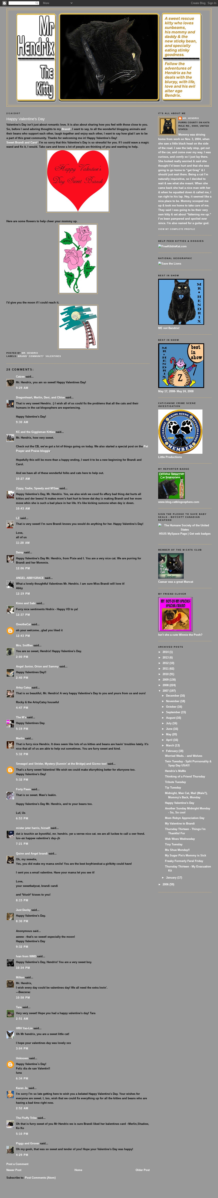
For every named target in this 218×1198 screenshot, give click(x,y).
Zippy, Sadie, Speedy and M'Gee (37, 488)
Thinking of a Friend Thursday (185, 776)
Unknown (22, 1058)
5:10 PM (22, 1133)
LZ (17, 518)
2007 (166, 690)
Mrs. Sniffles (24, 645)
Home (78, 1170)
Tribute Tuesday (175, 782)
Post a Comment (17, 1164)
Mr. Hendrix (191, 118)
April (169, 739)
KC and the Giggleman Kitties (35, 432)
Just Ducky (23, 910)
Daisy (19, 552)
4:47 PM (22, 707)
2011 (166, 668)
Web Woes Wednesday (180, 838)
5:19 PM (22, 728)
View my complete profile (176, 229)
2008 (166, 685)
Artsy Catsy (23, 687)
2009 (166, 679)
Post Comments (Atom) (40, 1177)
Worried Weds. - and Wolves (183, 755)
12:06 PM (23, 568)
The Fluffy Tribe (26, 1117)
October (171, 706)
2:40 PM (22, 677)
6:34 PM (22, 1078)
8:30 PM (22, 921)
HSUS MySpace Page (173, 533)
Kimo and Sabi (26, 603)
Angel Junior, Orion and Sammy (37, 666)
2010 (166, 674)
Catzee (20, 376)
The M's (21, 717)
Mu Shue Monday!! (177, 850)
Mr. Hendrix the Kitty (109, 17)
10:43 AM (23, 508)
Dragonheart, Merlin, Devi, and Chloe (40, 397)
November (173, 701)
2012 (166, 663)
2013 (166, 657)
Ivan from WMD (26, 956)
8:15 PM (22, 900)
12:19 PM (23, 593)
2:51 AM (22, 1018)
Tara (19, 1007)
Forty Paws (23, 789)
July (169, 723)
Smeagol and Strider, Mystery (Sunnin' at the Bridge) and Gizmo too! (61, 763)
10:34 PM (23, 967)
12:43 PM (23, 635)
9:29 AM (22, 387)
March (170, 745)
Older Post (143, 1170)
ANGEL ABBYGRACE (30, 578)
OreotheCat (23, 624)
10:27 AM (23, 478)
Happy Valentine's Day (179, 802)
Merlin (20, 738)
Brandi (66, 129)
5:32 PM (22, 754)
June (169, 728)
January (171, 877)
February (172, 751)
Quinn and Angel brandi (32, 853)
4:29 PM (22, 1154)
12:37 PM (23, 614)
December (173, 695)
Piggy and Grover (27, 1143)
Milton (20, 977)
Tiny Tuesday (173, 844)
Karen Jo (22, 1088)
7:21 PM (22, 843)
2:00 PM (22, 656)
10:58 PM (23, 997)
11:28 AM (23, 542)
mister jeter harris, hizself (33, 828)
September (173, 712)
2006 (166, 884)
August (171, 717)
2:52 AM (22, 1108)
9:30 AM (22, 422)
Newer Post (13, 1170)
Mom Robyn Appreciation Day (184, 818)
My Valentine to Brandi (180, 823)
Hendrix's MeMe (175, 771)
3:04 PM (22, 1048)
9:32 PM (22, 946)
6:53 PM (22, 818)
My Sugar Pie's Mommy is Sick (185, 855)
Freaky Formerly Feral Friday (184, 861)
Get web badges (200, 533)
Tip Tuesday (173, 787)
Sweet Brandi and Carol (21, 142)
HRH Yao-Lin (24, 1028)
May (169, 734)
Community (36, 356)
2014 (166, 652)
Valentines (53, 356)
